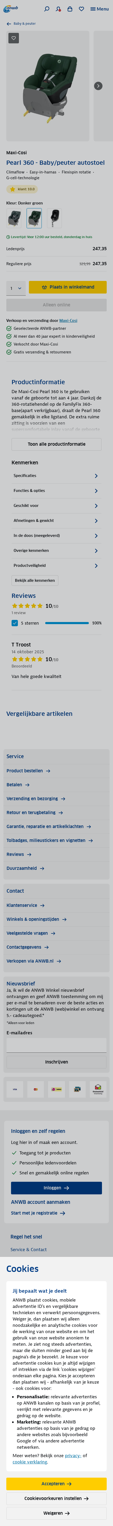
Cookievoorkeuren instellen (53, 1498)
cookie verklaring (30, 1462)
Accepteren (53, 1484)
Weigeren (53, 1513)
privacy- (73, 1455)
